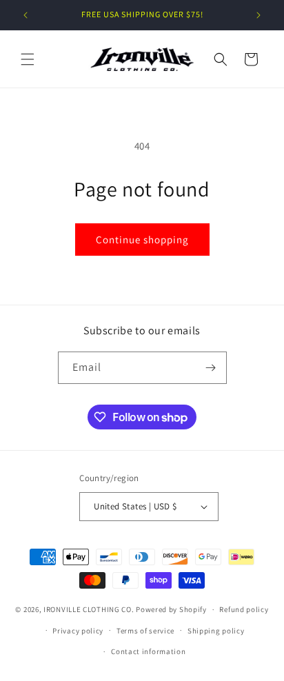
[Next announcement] (258, 15)
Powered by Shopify (171, 609)
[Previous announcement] (25, 15)
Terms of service (145, 631)
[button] (27, 59)
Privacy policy (77, 631)
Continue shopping (142, 239)
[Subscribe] (211, 368)
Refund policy (243, 609)
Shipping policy (216, 631)
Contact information (148, 651)
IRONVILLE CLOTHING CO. (88, 609)
